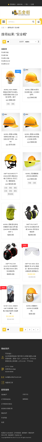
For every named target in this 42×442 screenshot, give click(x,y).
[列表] (8, 42)
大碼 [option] (34, 183)
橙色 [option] (15, 188)
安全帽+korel (5, 61)
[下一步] (37, 329)
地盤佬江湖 (9, 382)
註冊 (32, 4)
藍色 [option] (15, 191)
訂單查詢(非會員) (6, 404)
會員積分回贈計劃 (6, 408)
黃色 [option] (13, 104)
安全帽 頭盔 (5, 52)
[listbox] (10, 104)
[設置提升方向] (38, 42)
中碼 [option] (29, 183)
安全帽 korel (5, 64)
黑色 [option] (10, 188)
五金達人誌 (18, 435)
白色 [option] (8, 104)
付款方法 (25, 394)
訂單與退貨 (17, 433)
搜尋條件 (24, 433)
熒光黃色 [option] (10, 194)
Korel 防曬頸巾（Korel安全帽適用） (32, 308)
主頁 (2, 27)
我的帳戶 (4, 394)
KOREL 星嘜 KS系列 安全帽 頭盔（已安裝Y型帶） (32, 92)
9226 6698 (9, 371)
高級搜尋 (11, 435)
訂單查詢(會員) (6, 399)
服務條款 (25, 399)
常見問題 (4, 418)
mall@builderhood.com (13, 377)
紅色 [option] (6, 191)
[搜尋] (33, 21)
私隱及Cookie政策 (7, 433)
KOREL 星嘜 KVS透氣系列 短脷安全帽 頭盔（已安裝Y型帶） (32, 136)
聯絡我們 (4, 413)
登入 (27, 4)
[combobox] (19, 22)
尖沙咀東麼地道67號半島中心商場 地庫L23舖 (20, 356)
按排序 (21, 41)
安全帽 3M (4, 55)
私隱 (2, 422)
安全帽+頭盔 (5, 58)
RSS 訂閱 (4, 435)
